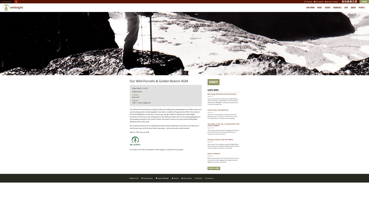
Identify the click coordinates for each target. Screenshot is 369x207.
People (362, 8)
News (319, 8)
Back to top (134, 178)
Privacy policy (187, 178)
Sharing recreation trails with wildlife (220, 139)
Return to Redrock (214, 153)
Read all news (214, 168)
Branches (337, 8)
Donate (213, 82)
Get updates (319, 2)
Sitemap (199, 178)
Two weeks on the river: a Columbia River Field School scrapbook (223, 125)
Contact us (210, 178)
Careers (175, 178)
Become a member (332, 2)
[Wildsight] (13, 7)
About (353, 8)
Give (346, 8)
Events (327, 8)
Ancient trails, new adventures (218, 110)
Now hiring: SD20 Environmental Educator (222, 94)
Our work (310, 8)
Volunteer (309, 2)
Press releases (148, 178)
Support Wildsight (163, 178)
